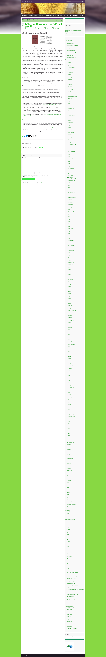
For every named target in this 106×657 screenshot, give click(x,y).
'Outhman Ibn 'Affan (71, 69)
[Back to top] (103, 654)
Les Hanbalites (69, 447)
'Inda (67, 522)
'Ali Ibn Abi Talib (70, 65)
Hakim (69, 252)
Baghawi (69, 209)
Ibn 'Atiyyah (69, 274)
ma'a (67, 551)
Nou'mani (68, 492)
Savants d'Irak (69, 616)
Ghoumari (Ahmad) (71, 248)
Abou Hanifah (70, 77)
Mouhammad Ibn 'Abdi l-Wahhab (72, 489)
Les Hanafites (45, 28)
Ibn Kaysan (69, 127)
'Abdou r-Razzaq (70, 62)
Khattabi (69, 337)
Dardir (69, 238)
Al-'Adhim (68, 524)
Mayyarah (69, 353)
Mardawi (69, 346)
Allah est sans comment (70, 43)
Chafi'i (69, 101)
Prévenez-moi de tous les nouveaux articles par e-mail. (34, 176)
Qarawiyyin (68, 451)
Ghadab (68, 544)
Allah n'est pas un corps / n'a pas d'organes (73, 52)
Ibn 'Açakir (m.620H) (71, 264)
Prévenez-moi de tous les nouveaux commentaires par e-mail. (35, 175)
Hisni (68, 257)
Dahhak (69, 105)
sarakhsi (69, 411)
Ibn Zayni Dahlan (70, 324)
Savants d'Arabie (69, 611)
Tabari (69, 161)
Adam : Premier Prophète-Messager (72, 572)
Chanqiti (69, 233)
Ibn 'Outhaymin (69, 472)
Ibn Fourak (69, 298)
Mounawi (69, 358)
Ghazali (69, 243)
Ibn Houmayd (70, 305)
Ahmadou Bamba (70, 204)
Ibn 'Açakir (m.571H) (71, 262)
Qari (68, 382)
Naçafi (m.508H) (70, 365)
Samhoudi (69, 406)
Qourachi (69, 392)
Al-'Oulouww (68, 529)
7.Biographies (67, 602)
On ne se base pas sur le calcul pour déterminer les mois (75, 589)
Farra (68, 110)
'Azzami (69, 185)
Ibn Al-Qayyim (69, 473)
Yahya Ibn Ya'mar (70, 170)
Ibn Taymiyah (69, 480)
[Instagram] (27, 1)
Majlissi (68, 487)
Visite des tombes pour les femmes (72, 598)
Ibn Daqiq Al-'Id (70, 293)
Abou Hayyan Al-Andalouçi (72, 197)
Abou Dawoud (70, 76)
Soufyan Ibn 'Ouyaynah (71, 158)
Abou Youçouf (70, 84)
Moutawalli (69, 361)
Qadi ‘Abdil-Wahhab (71, 378)
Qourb (67, 558)
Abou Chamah (70, 194)
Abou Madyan (70, 199)
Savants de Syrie (69, 619)
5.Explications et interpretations (70, 519)
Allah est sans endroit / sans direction (38, 27)
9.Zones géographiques (69, 606)
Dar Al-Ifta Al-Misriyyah (70, 442)
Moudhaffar (69, 356)
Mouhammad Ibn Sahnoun (72, 144)
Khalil (68, 336)
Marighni (69, 348)
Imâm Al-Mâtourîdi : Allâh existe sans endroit (72, 33)
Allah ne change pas (70, 55)
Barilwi (69, 218)
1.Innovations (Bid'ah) (70, 511)
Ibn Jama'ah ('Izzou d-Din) (72, 310)
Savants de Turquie (69, 623)
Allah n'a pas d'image (70, 47)
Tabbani (69, 423)
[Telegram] (29, 1)
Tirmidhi (69, 166)
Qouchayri (69, 389)
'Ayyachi (68, 460)
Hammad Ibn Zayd (70, 117)
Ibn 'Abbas (69, 118)
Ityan (67, 548)
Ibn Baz (68, 475)
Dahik (67, 539)
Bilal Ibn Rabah (70, 98)
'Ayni (68, 183)
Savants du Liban (69, 624)
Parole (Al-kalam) (69, 556)
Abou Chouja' (70, 195)
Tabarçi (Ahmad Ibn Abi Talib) (71, 504)
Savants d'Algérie (69, 609)
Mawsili (69, 351)
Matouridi (69, 142)
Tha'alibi (69, 428)
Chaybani (69, 103)
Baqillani (69, 216)
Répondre (40, 147)
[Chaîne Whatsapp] (31, 1)
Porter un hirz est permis (70, 591)
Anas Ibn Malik (70, 91)
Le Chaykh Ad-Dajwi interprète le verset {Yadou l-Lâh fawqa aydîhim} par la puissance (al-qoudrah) (31, 20)
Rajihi (67, 497)
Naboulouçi (69, 363)
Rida (67, 560)
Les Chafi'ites (69, 444)
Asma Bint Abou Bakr (71, 93)
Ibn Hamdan (69, 303)
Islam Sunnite (24, 15)
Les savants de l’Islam (33, 15)
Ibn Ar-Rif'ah (69, 284)
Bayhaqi (69, 223)
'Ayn (67, 520)
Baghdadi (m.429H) (71, 211)
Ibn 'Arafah (69, 272)
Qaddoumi (69, 373)
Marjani (69, 349)
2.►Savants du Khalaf (70, 177)
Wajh (67, 563)
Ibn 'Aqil (69, 271)
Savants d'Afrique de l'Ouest (71, 607)
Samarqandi (69, 404)
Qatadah (69, 153)
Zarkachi (69, 435)
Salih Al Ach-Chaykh (69, 501)
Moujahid (69, 146)
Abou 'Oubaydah (70, 72)
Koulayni (68, 485)
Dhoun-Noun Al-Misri (71, 108)
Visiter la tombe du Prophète (71, 599)
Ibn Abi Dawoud (70, 122)
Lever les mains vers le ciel (71, 583)
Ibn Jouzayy (69, 313)
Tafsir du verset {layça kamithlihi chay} (72, 594)
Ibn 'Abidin (69, 260)
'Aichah (69, 64)
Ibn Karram (68, 477)
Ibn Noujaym (70, 317)
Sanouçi (69, 409)
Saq (67, 561)
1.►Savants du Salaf (70, 61)
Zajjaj (68, 173)
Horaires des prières (74, 15)
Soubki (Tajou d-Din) (71, 414)
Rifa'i (68, 399)
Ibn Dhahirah (70, 295)
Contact (81, 15)
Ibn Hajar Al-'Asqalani (71, 300)
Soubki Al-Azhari (70, 418)
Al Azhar (68, 439)
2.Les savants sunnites (68, 59)
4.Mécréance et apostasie (29, 27)
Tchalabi (68, 506)
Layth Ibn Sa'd (70, 137)
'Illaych (69, 187)
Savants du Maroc (69, 626)
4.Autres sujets (67, 510)
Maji (67, 553)
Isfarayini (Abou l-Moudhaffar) (72, 325)
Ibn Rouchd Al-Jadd (70, 320)
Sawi (68, 413)
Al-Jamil (68, 534)
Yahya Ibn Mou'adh (71, 168)
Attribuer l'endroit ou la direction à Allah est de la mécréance (33, 28)
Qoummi (68, 494)
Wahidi (69, 430)
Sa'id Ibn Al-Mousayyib (71, 154)
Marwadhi (69, 141)
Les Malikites (69, 449)
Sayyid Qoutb (69, 502)
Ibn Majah (69, 129)
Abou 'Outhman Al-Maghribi (72, 192)
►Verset (68, 568)
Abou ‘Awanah (70, 86)
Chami (69, 231)
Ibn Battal (69, 288)
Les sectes (66, 15)
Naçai (68, 149)
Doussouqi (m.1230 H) (71, 240)
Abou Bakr (69, 74)
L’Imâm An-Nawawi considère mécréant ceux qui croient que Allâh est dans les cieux (54, 20)
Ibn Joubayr (69, 312)
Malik (68, 139)
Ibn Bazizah (69, 291)
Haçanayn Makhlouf (71, 250)
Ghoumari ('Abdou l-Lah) (71, 247)
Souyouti (69, 421)
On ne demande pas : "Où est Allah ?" (52, 28)
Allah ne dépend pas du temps (71, 57)
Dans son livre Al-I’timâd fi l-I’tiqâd (47, 127)
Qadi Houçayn (70, 377)
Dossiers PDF (42, 15)
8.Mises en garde (68, 604)
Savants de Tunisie (69, 621)
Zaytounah (68, 454)
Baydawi (69, 221)
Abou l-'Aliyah (70, 79)
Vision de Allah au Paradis (70, 596)
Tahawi (69, 163)
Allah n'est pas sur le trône (48, 27)
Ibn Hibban (69, 125)
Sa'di (68, 401)
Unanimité (68, 452)
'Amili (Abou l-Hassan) (70, 458)
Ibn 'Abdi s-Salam (70, 259)
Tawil (68, 426)
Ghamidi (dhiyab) (69, 470)
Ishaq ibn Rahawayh (71, 132)
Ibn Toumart (69, 322)
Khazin (69, 339)
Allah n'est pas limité (70, 48)
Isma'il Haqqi (70, 327)
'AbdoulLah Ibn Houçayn (71, 180)
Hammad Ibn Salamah (71, 115)
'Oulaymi (69, 190)
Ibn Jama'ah (69, 308)
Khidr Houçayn (70, 341)
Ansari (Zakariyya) (70, 206)
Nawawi (69, 370)
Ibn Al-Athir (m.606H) (71, 279)
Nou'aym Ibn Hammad (71, 151)
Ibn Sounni (69, 130)
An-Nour (68, 537)
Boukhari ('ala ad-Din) (71, 228)
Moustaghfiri (70, 360)
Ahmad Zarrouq (70, 202)
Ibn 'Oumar (69, 120)
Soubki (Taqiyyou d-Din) (71, 416)
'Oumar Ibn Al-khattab (71, 67)
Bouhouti (69, 226)
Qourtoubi (69, 394)
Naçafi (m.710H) (70, 368)
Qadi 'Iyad (69, 375)
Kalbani (68, 482)
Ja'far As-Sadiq (70, 134)
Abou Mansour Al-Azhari (71, 81)
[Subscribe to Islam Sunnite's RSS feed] (22, 1)
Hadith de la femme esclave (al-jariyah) (73, 580)
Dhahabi (68, 465)
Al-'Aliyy (68, 527)
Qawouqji (59, 28)
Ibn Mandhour (70, 315)
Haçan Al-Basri (70, 113)
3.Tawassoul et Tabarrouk (70, 515)
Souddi (69, 156)
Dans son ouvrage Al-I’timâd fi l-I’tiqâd (50, 131)
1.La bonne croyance (68, 40)
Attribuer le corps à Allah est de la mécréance (74, 576)
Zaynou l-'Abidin (70, 175)
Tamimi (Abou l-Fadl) (71, 425)
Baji (68, 214)
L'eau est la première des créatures (72, 581)
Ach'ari (69, 88)
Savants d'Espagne (69, 614)
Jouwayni (69, 329)
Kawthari (69, 334)
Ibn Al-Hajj (69, 281)
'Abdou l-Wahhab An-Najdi (72, 178)
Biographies (59, 15)
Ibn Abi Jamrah (70, 276)
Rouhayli (68, 499)
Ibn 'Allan (69, 269)
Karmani (69, 332)
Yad (67, 565)
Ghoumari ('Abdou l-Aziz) (71, 245)
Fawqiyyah (68, 541)
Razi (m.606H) (70, 397)
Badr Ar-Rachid (70, 207)
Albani (67, 461)
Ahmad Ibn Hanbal (70, 89)
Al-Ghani (68, 532)
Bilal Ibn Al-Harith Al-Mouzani (72, 96)
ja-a (67, 549)
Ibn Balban (69, 286)
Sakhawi (69, 402)
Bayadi (69, 219)
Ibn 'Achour (69, 267)
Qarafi (69, 380)
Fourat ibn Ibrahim (69, 468)
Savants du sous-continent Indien (72, 628)
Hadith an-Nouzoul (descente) (71, 578)
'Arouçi (69, 182)
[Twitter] (25, 1)
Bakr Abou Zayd (69, 463)
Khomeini (68, 484)
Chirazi (69, 235)
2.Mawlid (68, 513)
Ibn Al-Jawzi (69, 283)
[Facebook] (23, 1)
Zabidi (69, 433)
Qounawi (69, 390)
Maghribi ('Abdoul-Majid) (71, 344)
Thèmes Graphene (30, 655)
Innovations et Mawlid (51, 15)
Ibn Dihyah (69, 296)
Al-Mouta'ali (68, 536)
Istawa (68, 546)
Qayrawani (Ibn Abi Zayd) (71, 387)
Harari (69, 255)
